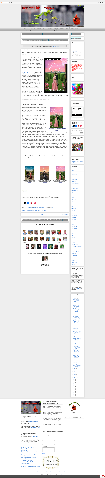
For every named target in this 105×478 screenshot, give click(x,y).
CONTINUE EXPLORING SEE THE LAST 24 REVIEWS (77, 79)
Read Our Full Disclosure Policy (76, 291)
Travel (72, 258)
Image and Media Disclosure (26, 460)
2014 (74, 395)
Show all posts (56, 46)
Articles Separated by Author (48, 471)
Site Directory (39, 471)
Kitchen (72, 224)
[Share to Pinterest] (49, 207)
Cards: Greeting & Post (75, 183)
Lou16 (67, 28)
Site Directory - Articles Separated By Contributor (30, 466)
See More (23, 42)
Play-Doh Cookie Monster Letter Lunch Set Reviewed (76, 310)
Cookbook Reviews (74, 188)
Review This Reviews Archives (76, 246)
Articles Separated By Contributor (70, 30)
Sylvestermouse (32, 28)
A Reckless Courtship (40, 208)
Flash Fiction (73, 199)
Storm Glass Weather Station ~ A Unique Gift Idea (77, 335)
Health (50, 40)
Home (42, 214)
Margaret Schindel (32, 30)
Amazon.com (78, 288)
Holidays (40, 40)
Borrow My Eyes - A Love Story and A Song (76, 300)
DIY (72, 192)
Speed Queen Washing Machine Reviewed (76, 329)
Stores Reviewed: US (75, 249)
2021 (74, 385)
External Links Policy (25, 458)
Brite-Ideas (56, 28)
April (74, 372)
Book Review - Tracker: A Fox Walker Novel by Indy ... (76, 318)
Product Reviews (24, 40)
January (75, 377)
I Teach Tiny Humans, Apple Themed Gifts (76, 356)
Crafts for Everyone (74, 190)
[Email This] (46, 207)
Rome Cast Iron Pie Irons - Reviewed (76, 354)
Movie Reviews (74, 228)
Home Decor (73, 217)
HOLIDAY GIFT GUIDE (77, 95)
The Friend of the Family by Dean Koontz (76, 347)
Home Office (73, 219)
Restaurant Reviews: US (75, 244)
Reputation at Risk (26, 72)
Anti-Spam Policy (24, 450)
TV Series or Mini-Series (75, 251)
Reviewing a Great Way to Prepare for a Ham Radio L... (77, 359)
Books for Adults (54, 208)
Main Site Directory (25, 219)
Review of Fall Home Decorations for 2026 (77, 332)
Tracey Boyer (53, 30)
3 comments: (41, 207)
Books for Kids (73, 181)
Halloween (73, 210)
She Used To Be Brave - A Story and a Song (76, 321)
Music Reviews (74, 231)
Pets (43, 40)
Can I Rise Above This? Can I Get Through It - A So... (77, 363)
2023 (74, 382)
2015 (74, 394)
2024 (74, 380)
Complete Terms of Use (33, 421)
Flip (52, 207)
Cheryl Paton (60, 30)
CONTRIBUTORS (25, 28)
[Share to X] (47, 207)
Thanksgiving (73, 253)
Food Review (73, 201)
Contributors (75, 51)
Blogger (62, 474)
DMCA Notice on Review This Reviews (28, 454)
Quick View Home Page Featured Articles (63, 471)
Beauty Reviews (74, 174)
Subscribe (77, 114)
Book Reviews (48, 208)
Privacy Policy (23, 464)
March (75, 374)
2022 (74, 383)
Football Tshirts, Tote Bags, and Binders (77, 339)
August (75, 298)
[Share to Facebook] (48, 207)
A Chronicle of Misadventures (30, 208)
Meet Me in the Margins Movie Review (76, 306)
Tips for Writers (55, 40)
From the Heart (60, 40)
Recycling (73, 242)
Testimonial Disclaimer (25, 463)
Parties (72, 233)
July (74, 368)
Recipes (72, 240)
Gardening (73, 204)
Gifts (72, 206)
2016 (74, 392)
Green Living (73, 208)
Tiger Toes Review (76, 340)
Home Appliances (74, 215)
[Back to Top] (103, 475)
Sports (47, 40)
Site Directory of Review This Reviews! (28, 447)
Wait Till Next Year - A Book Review (77, 303)
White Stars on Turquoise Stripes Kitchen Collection (76, 314)
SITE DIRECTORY (75, 38)
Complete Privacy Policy (35, 427)
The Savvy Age (24, 30)
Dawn (44, 28)
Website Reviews (74, 262)
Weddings (73, 264)
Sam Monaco (47, 30)
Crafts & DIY (36, 40)
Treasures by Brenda (74, 28)
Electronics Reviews (74, 195)
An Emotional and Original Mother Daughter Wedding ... (77, 343)
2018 (74, 389)
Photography (73, 237)
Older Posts (65, 214)
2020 (74, 386)
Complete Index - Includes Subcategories (56, 219)
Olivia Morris (62, 28)
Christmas (73, 186)
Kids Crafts (73, 222)
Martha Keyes (31, 210)
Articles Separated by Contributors (43, 219)
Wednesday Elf (49, 28)
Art (71, 172)
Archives (72, 170)
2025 (74, 379)
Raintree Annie (39, 30)
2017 (74, 391)
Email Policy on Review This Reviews (28, 457)
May (74, 371)
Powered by (75, 118)
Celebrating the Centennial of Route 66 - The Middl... (76, 325)
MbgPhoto (39, 28)
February (75, 375)
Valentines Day (74, 260)
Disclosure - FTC (24, 448)
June (75, 369)
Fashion (72, 197)
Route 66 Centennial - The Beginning (76, 366)
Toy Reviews (31, 40)
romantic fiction (37, 210)
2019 (74, 388)
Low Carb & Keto (74, 226)
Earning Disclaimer (24, 455)
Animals (72, 168)
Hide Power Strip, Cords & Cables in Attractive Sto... (76, 350)
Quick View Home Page (33, 219)
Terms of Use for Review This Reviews (28, 461)
